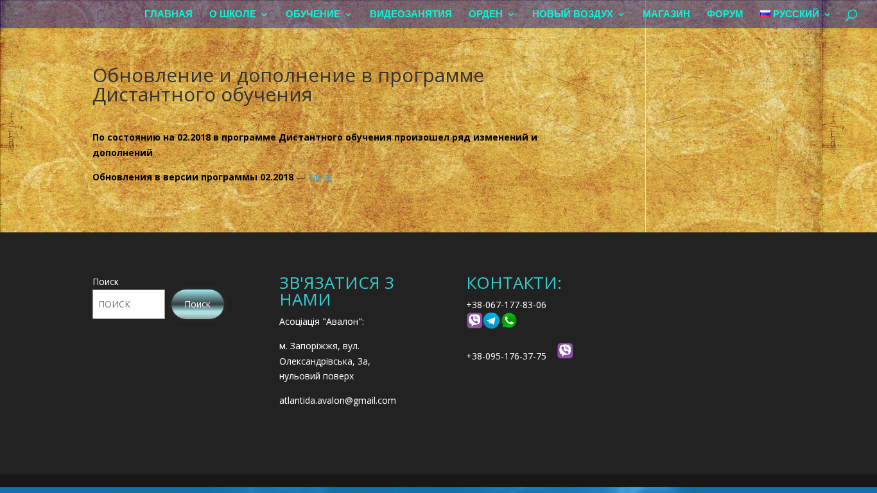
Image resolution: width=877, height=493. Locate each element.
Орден (486, 14)
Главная (168, 14)
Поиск (105, 281)
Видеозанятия (411, 14)
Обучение (313, 14)
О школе (232, 14)
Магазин (666, 14)
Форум (725, 14)
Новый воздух (572, 14)
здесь (320, 177)
